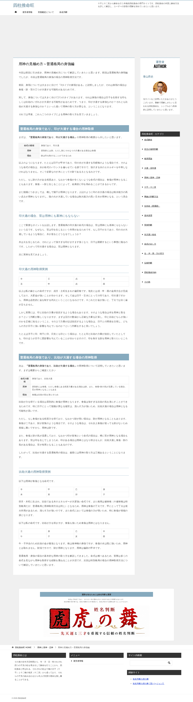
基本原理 (148, 215)
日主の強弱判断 (151, 149)
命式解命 (148, 140)
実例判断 (148, 225)
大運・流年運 (150, 168)
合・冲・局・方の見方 (154, 253)
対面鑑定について (46, 12)
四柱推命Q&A (150, 272)
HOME (23, 647)
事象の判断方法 (151, 196)
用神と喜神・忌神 (152, 177)
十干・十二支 (150, 187)
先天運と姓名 (150, 234)
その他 (147, 282)
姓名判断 (63, 12)
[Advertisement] (96, 35)
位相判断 (148, 263)
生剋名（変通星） (152, 206)
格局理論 (148, 158)
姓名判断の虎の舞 (141, 679)
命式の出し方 (150, 244)
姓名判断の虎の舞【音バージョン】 (148, 683)
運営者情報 (27, 12)
